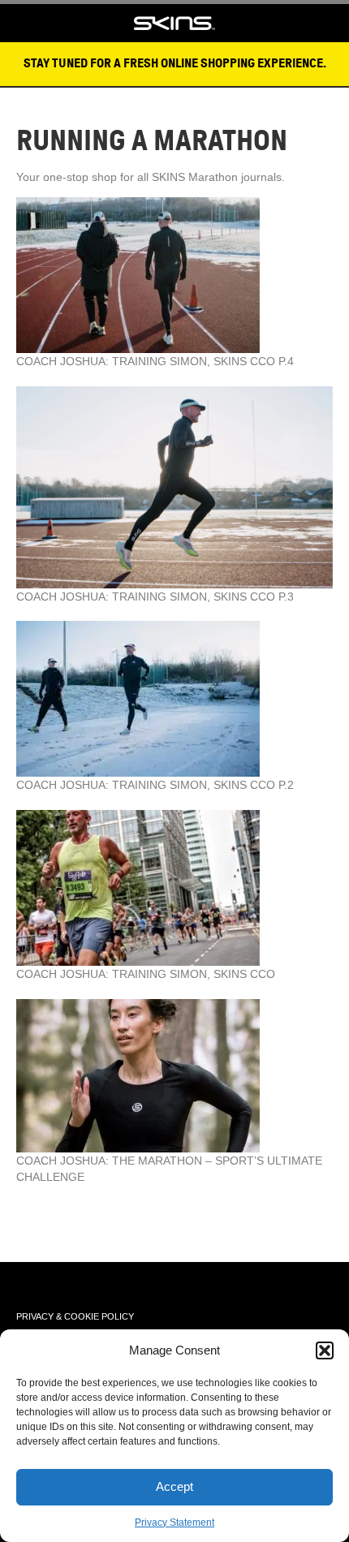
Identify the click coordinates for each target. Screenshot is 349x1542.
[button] (325, 1350)
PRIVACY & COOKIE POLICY (75, 1316)
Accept (174, 1486)
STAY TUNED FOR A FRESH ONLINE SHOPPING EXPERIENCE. (175, 63)
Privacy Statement (174, 1522)
